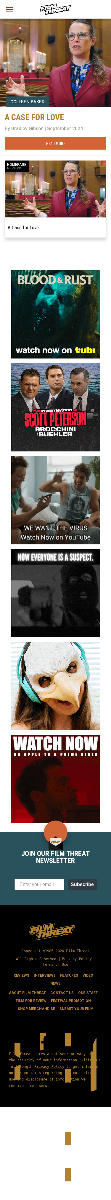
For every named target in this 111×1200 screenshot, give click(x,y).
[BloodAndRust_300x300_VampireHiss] (55, 272)
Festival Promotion (71, 1000)
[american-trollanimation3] (55, 644)
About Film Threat (27, 993)
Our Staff (88, 993)
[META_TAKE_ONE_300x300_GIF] (55, 551)
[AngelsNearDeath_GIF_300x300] (55, 737)
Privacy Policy (77, 959)
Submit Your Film (76, 1008)
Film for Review (31, 1000)
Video (88, 975)
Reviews (14, 168)
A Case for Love (23, 227)
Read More (55, 143)
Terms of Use (55, 964)
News (55, 983)
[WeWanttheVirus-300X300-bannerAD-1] (55, 458)
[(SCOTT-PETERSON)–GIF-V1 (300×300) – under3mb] (55, 365)
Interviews (45, 975)
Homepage (16, 164)
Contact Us (62, 993)
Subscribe (82, 884)
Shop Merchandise (36, 1008)
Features (69, 975)
